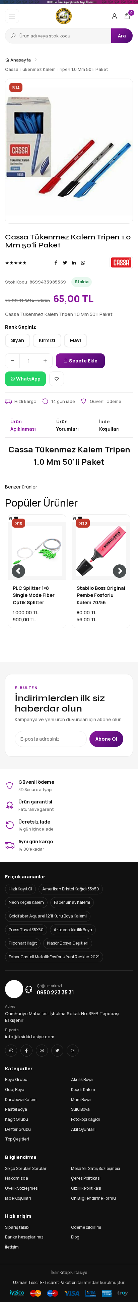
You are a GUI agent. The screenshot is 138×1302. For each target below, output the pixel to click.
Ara (122, 35)
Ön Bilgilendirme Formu (93, 1198)
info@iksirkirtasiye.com (29, 1037)
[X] (57, 1051)
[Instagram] (73, 1051)
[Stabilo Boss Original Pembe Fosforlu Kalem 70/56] (74, 518)
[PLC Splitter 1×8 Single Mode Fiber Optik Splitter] (10, 518)
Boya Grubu (16, 1079)
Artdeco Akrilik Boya (73, 930)
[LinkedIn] (74, 262)
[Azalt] (12, 361)
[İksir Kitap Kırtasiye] (63, 16)
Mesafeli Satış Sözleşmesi (95, 1168)
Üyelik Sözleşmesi (22, 1188)
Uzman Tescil (26, 1282)
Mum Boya (81, 1099)
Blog (75, 1237)
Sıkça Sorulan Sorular (26, 1168)
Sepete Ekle (82, 360)
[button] (12, 16)
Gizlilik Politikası (86, 1188)
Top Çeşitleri (17, 1139)
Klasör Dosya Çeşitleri (67, 943)
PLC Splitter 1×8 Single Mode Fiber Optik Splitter (34, 595)
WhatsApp (28, 378)
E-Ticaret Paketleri (58, 1282)
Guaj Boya (14, 1089)
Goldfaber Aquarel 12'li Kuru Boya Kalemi (48, 916)
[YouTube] (42, 1051)
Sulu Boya (80, 1109)
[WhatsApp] (83, 262)
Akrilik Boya (82, 1079)
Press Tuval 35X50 (26, 930)
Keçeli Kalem (83, 1089)
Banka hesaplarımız (24, 1237)
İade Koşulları (18, 1198)
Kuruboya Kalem (21, 1099)
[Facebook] (56, 262)
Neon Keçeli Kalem (26, 902)
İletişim (12, 1247)
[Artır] (45, 361)
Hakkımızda (16, 1178)
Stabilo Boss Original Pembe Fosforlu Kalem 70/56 (101, 595)
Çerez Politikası (85, 1178)
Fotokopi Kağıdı (85, 1119)
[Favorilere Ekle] (56, 378)
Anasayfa (20, 60)
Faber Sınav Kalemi (72, 902)
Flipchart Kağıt (23, 943)
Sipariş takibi (17, 1227)
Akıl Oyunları (83, 1129)
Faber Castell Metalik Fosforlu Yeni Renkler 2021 (54, 957)
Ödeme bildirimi (86, 1227)
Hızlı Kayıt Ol (20, 889)
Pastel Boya (16, 1109)
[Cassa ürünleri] (121, 262)
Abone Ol (106, 739)
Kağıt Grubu (16, 1119)
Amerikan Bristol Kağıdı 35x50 (70, 889)
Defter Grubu (18, 1129)
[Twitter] (65, 262)
